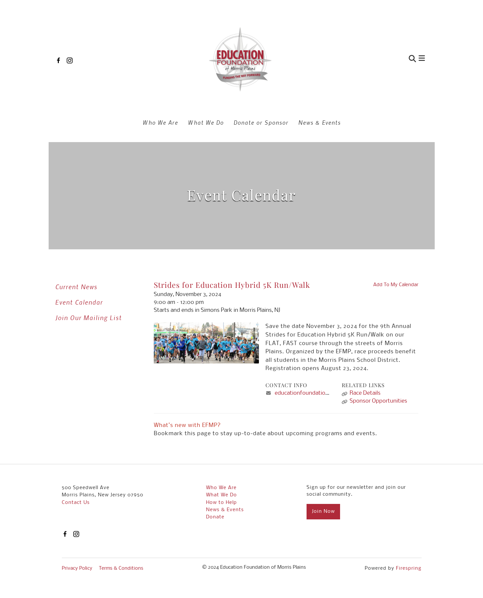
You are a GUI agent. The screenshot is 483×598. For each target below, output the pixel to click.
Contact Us (76, 502)
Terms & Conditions (121, 568)
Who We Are (160, 122)
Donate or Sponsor (261, 122)
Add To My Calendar (395, 284)
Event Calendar (79, 302)
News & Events (319, 122)
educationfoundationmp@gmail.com (321, 393)
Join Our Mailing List (88, 317)
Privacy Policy (77, 568)
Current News (76, 287)
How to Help (221, 502)
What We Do (206, 122)
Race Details (365, 393)
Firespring (409, 568)
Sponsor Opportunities (378, 401)
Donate (215, 517)
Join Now (323, 511)
